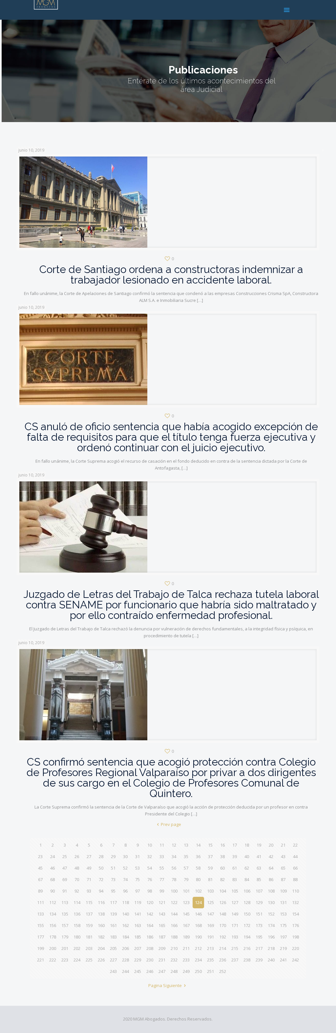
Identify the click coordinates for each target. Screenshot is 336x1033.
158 (77, 925)
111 (40, 902)
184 (125, 937)
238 (246, 960)
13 (186, 845)
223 (64, 960)
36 (198, 856)
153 (283, 914)
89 (40, 891)
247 (161, 971)
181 (89, 937)
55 (161, 868)
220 (295, 948)
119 (137, 902)
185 (137, 937)
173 (259, 925)
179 (64, 937)
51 (113, 868)
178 (52, 937)
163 (137, 925)
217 (259, 948)
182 (101, 937)
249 (186, 971)
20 (271, 845)
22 (295, 845)
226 (101, 960)
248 (174, 971)
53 (137, 868)
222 (52, 960)
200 (52, 948)
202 (77, 948)
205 (113, 948)
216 (246, 948)
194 (246, 937)
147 (210, 914)
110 (295, 891)
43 (283, 856)
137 (89, 914)
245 (137, 971)
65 (283, 868)
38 (222, 856)
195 (259, 937)
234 (198, 960)
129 (259, 902)
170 (222, 925)
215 (234, 948)
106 (246, 891)
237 (234, 960)
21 (283, 845)
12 (174, 845)
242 (295, 960)
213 (210, 948)
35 (186, 856)
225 (89, 960)
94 (101, 891)
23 (40, 856)
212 (198, 948)
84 (246, 879)
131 (283, 902)
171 (234, 925)
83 (234, 879)
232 (174, 960)
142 (149, 914)
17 (234, 845)
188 (174, 937)
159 (89, 925)
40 (246, 856)
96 (125, 891)
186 (149, 937)
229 (137, 960)
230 (149, 960)
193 (234, 937)
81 (210, 879)
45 (40, 868)
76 (149, 879)
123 (186, 902)
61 (234, 868)
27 (89, 856)
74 (125, 879)
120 (149, 902)
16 (222, 845)
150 (246, 914)
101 (186, 891)
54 (149, 868)
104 (222, 891)
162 (125, 925)
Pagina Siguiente (165, 985)
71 (89, 879)
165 (161, 925)
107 (259, 891)
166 (174, 925)
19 (259, 845)
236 (222, 960)
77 (161, 879)
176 (295, 925)
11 (161, 845)
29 (113, 856)
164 (149, 925)
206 (125, 948)
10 (149, 845)
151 (259, 914)
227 (113, 960)
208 (149, 948)
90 (52, 891)
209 (161, 948)
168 (198, 925)
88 (295, 879)
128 (246, 902)
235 (210, 960)
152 (271, 914)
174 (271, 925)
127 (234, 902)
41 (259, 856)
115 (89, 902)
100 (174, 891)
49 (89, 868)
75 (137, 879)
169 (210, 925)
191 (210, 937)
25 (64, 856)
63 (259, 868)
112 (52, 902)
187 (161, 937)
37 (210, 856)
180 (77, 937)
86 (271, 879)
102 (198, 891)
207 (137, 948)
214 (222, 948)
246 (149, 971)
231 (161, 960)
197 (283, 937)
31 (137, 856)
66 (295, 868)
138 (101, 914)
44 (295, 856)
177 (40, 937)
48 (76, 868)
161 (113, 925)
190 (198, 937)
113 (64, 902)
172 (246, 925)
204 (101, 948)
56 (174, 868)
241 (283, 960)
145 (186, 914)
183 (113, 937)
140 (125, 914)
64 (271, 868)
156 (52, 925)
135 (64, 914)
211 (186, 948)
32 (149, 856)
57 (186, 868)
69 (64, 879)
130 (271, 902)
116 (101, 902)
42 (271, 856)
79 (186, 879)
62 (246, 868)
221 (40, 960)
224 (77, 960)
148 (222, 914)
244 (125, 971)
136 (77, 914)
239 (259, 960)
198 (295, 937)
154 (295, 914)
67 (40, 879)
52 (125, 868)
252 (222, 971)
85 (259, 879)
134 (52, 914)
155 (40, 925)
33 (161, 856)
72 (101, 879)
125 (210, 902)
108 (271, 891)
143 (161, 914)
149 (234, 914)
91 (64, 891)
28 (101, 856)
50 (101, 868)
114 (77, 902)
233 (186, 960)
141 (137, 914)
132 (295, 902)
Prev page (171, 824)
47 (64, 868)
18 (246, 845)
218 (271, 948)
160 (101, 925)
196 (271, 937)
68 (52, 879)
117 (113, 902)
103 (210, 891)
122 (174, 902)
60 (222, 868)
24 (52, 856)
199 (40, 948)
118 (125, 902)
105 (234, 891)
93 (89, 891)
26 (76, 856)
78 (174, 879)
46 (52, 868)
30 (125, 856)
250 (198, 971)
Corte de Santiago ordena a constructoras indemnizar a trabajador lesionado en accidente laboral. (171, 274)
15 (210, 845)
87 (283, 879)
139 (113, 914)
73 (113, 879)
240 (271, 960)
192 (222, 937)
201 (64, 948)
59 (210, 868)
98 (149, 891)
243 (113, 971)
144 (174, 914)
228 (125, 960)
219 (283, 948)
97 (137, 891)
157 (64, 925)
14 (198, 845)
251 (210, 971)
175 (283, 925)
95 (113, 891)
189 (186, 937)
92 (76, 891)
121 (161, 902)
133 (40, 914)
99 (161, 891)
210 (174, 948)
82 (222, 879)
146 (198, 914)
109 (283, 891)
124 (198, 902)
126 (222, 902)
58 (198, 868)
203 (89, 948)
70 (76, 879)
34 (174, 856)
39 (234, 856)
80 (198, 879)
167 (186, 925)
